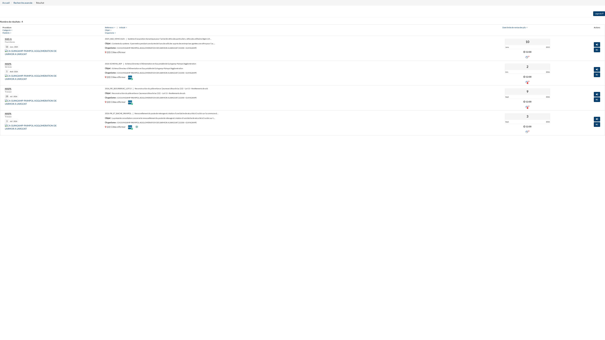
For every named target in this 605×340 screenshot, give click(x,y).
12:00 (528, 52)
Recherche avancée (23, 2)
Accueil (6, 2)
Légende (598, 13)
